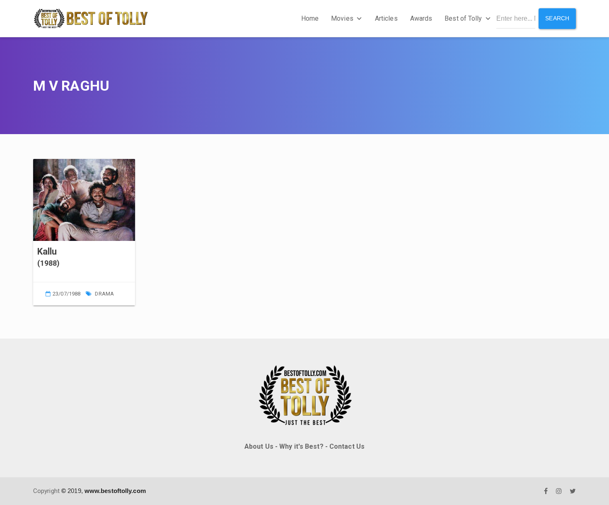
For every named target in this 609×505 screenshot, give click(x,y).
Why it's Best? (301, 446)
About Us (258, 446)
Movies (342, 18)
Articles (386, 18)
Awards (421, 18)
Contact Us (347, 446)
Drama (104, 294)
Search (557, 18)
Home (310, 18)
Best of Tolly (463, 18)
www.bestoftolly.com (115, 490)
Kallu (47, 251)
